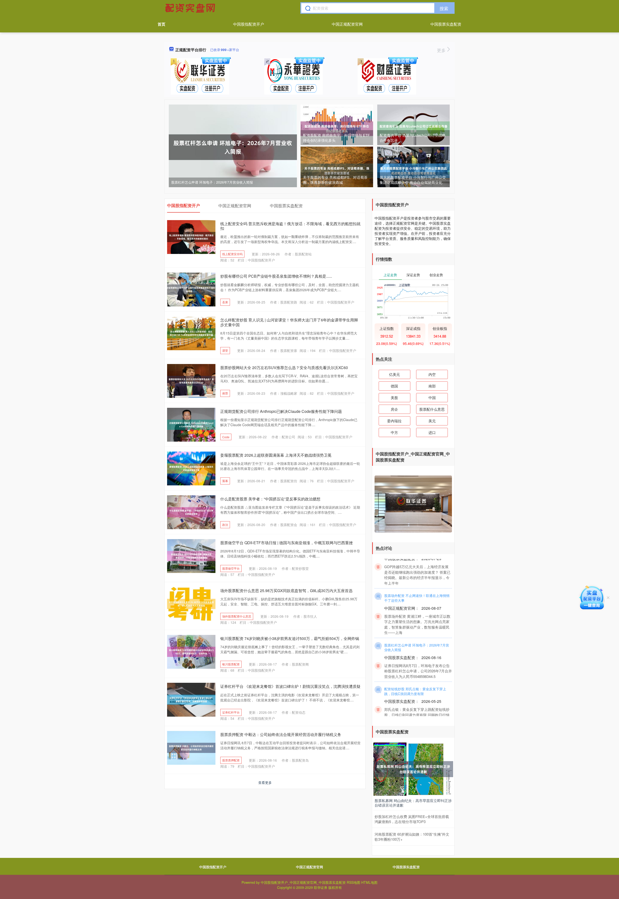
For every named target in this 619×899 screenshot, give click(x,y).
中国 (432, 397)
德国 (394, 385)
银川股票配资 (231, 664)
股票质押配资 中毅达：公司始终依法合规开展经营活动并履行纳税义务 (280, 734)
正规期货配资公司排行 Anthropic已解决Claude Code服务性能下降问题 (281, 411)
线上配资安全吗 (232, 254)
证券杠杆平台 (231, 712)
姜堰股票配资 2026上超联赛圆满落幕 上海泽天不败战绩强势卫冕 (276, 455)
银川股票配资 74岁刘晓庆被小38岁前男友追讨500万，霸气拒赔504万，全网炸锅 (289, 638)
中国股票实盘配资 (445, 24)
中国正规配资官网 (347, 24)
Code (225, 437)
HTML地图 (369, 882)
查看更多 (265, 782)
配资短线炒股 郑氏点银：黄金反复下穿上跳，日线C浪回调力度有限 (415, 679)
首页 (161, 24)
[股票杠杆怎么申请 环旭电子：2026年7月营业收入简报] (233, 146)
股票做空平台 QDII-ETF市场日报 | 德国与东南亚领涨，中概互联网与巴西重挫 (286, 542)
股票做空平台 (231, 568)
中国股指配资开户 (248, 24)
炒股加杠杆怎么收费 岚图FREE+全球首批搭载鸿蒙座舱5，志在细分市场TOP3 (412, 819)
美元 (432, 420)
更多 (442, 50)
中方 (394, 432)
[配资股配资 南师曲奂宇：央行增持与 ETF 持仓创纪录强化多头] (337, 128)
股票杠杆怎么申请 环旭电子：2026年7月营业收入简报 (212, 182)
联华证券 (320, 887)
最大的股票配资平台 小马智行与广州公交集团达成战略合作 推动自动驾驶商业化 (413, 180)
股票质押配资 (231, 760)
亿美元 (394, 374)
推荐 (225, 393)
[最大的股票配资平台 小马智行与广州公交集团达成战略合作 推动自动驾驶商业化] (413, 170)
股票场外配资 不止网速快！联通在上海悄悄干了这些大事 (417, 585)
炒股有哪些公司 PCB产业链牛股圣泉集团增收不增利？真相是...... (276, 276)
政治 (225, 524)
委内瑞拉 (394, 420)
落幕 (225, 481)
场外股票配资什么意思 (236, 616)
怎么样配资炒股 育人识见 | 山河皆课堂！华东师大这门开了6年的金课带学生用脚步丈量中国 (289, 322)
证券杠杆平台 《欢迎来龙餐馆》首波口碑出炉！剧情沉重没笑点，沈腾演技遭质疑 (290, 686)
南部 (432, 385)
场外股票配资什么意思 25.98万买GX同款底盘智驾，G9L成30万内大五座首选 (286, 590)
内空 (432, 374)
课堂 (225, 350)
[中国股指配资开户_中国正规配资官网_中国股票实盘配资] (190, 8)
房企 (394, 409)
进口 (432, 432)
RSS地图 (353, 882)
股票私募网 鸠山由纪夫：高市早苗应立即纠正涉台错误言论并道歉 (413, 803)
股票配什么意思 (432, 409)
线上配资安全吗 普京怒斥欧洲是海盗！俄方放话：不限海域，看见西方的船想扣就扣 (290, 226)
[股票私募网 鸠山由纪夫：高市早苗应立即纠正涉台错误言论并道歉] (413, 768)
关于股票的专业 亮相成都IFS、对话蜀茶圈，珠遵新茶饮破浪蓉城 (335, 180)
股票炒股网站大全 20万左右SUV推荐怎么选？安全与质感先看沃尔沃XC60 (284, 367)
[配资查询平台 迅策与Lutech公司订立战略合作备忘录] (413, 128)
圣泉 (225, 302)
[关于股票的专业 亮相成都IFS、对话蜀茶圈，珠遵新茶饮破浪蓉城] (337, 170)
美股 (394, 397)
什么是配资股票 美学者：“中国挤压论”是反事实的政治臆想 (270, 499)
